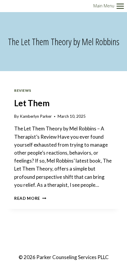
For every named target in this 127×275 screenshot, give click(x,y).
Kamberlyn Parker (36, 116)
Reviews (22, 90)
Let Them (32, 103)
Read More (30, 198)
